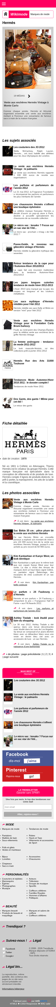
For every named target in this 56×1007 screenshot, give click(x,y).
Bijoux (5, 856)
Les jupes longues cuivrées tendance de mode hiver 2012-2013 (34, 283)
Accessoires (34, 856)
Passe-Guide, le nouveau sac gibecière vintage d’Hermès (34, 245)
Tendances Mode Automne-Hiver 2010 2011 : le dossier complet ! (34, 381)
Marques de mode (40, 14)
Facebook (10, 949)
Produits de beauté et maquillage (12, 914)
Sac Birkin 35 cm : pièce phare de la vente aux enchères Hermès (34, 532)
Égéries (5, 883)
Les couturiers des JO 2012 (29, 147)
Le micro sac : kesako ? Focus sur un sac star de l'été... (33, 737)
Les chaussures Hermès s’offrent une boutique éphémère (34, 205)
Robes (32, 835)
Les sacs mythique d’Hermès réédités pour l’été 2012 (34, 302)
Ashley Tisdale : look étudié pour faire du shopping (34, 619)
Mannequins (8, 881)
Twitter (9, 952)
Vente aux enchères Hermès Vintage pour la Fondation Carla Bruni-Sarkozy (34, 323)
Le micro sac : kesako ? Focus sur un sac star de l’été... (34, 226)
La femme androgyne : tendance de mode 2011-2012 (34, 343)
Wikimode (18, 14)
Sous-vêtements (9, 840)
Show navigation (3, 4)
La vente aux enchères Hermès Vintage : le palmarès (34, 167)
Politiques (33, 898)
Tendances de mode (38, 829)
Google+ (10, 956)
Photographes (8, 886)
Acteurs (32, 879)
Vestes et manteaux (11, 850)
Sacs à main (8, 866)
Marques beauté (10, 910)
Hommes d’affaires (38, 895)
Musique (6, 888)
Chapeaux (7, 863)
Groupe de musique (38, 883)
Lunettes (6, 859)
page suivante (11, 657)
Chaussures (34, 859)
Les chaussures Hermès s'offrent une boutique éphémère (33, 723)
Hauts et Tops (35, 838)
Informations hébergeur (13, 989)
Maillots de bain (9, 838)
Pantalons (6, 835)
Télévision (34, 881)
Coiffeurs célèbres (37, 890)
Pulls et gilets (8, 847)
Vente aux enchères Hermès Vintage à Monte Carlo (34, 501)
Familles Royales (37, 893)
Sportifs (32, 886)
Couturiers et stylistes (12, 879)
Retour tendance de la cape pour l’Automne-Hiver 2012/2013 (34, 264)
